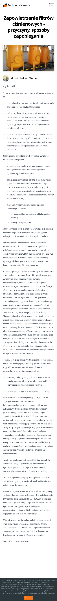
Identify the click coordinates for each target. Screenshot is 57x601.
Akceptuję (28, 598)
